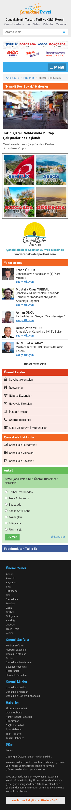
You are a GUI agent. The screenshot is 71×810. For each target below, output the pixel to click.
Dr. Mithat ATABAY (29, 343)
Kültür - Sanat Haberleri (19, 716)
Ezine (9, 607)
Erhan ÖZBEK (25, 270)
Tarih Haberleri (14, 733)
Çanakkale (12, 599)
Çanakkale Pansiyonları (19, 662)
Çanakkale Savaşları (21, 460)
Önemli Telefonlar (20, 419)
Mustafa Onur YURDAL (32, 289)
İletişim (10, 750)
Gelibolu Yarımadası (21, 492)
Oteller (9, 658)
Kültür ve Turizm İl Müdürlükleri (28, 427)
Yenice (9, 633)
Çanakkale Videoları (21, 452)
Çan (8, 595)
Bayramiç (11, 582)
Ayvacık (10, 578)
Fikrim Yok (15, 529)
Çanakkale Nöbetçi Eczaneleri (23, 695)
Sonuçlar (59, 536)
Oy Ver (12, 537)
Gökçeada (15, 523)
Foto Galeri (33, 24)
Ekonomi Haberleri (16, 708)
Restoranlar (16, 387)
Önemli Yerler (13, 24)
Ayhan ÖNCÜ (25, 312)
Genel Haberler (14, 712)
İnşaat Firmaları (18, 411)
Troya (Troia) (13, 628)
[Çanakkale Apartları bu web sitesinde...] (35, 240)
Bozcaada (15, 504)
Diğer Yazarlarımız (36, 364)
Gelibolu (10, 612)
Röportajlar (12, 720)
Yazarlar (61, 24)
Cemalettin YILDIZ (29, 328)
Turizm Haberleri (15, 738)
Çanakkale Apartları (17, 691)
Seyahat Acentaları (21, 379)
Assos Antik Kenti (19, 510)
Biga (8, 586)
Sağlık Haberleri (15, 725)
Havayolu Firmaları (20, 403)
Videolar (48, 24)
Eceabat (10, 603)
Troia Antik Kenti (19, 498)
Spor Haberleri (14, 729)
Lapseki (10, 624)
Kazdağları (15, 517)
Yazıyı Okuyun (25, 281)
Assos (9, 574)
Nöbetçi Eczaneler (20, 395)
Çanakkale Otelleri (16, 687)
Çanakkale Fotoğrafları (23, 444)
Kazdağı (10, 620)
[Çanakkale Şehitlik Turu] (35, 44)
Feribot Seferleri (15, 645)
